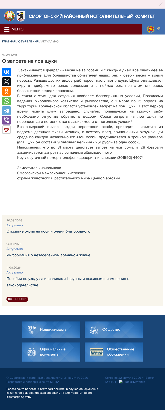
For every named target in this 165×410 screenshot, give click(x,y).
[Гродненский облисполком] (153, 29)
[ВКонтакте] (6, 72)
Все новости (17, 299)
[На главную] (9, 16)
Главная (9, 41)
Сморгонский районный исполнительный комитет (92, 16)
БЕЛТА (54, 382)
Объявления (28, 41)
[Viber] (6, 120)
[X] (6, 81)
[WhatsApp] (6, 101)
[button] (7, 29)
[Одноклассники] (6, 91)
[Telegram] (6, 110)
